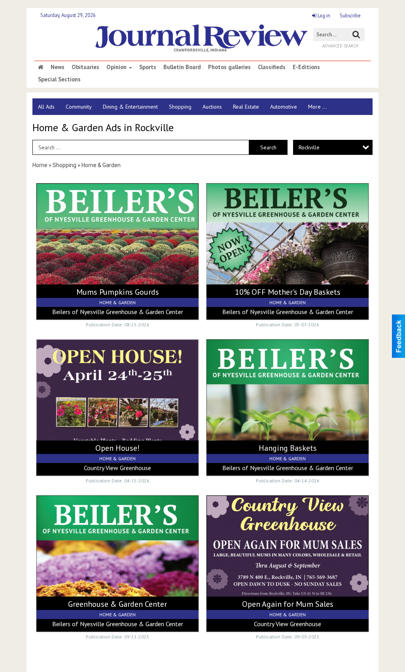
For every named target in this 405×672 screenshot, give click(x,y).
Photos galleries (229, 67)
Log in (323, 15)
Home (39, 165)
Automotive (283, 106)
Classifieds (272, 67)
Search (268, 147)
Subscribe (350, 15)
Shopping (180, 106)
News (57, 67)
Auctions (212, 106)
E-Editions (306, 67)
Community (79, 106)
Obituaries (85, 67)
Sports (147, 67)
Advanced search (340, 46)
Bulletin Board (182, 67)
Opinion (117, 67)
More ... (317, 106)
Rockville (309, 147)
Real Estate (246, 106)
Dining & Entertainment (130, 106)
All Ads (46, 106)
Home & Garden (101, 165)
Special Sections (59, 79)
